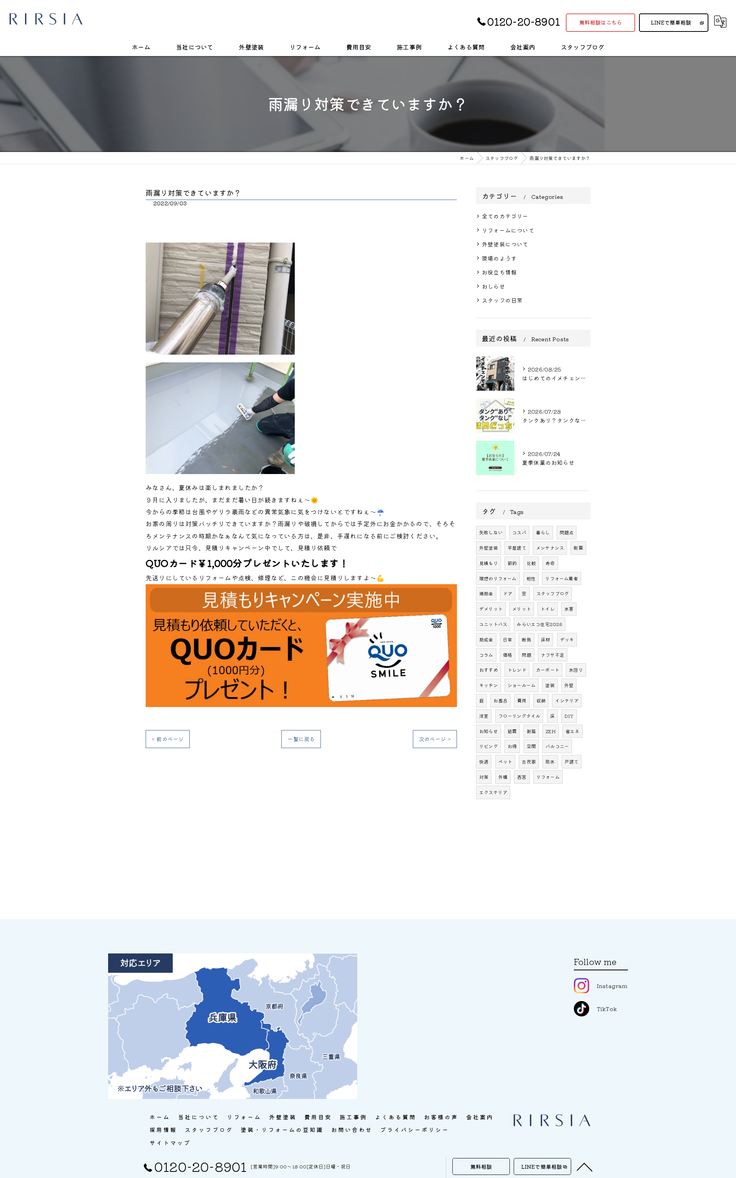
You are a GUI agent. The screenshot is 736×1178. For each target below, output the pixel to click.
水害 (568, 608)
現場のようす (499, 258)
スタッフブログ (552, 593)
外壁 (568, 685)
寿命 (550, 563)
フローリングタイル (519, 715)
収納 (540, 700)
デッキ (567, 639)
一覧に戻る (301, 739)
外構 (503, 776)
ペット (505, 761)
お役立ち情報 (499, 272)
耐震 (578, 547)
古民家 (529, 761)
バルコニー (557, 746)
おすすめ (488, 669)
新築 (531, 731)
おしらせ (493, 286)
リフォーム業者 (561, 578)
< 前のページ (168, 739)
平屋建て (517, 547)
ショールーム (522, 685)
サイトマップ (170, 1142)
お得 (512, 746)
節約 (512, 563)
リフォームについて (508, 230)
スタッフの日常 (502, 300)
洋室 (483, 715)
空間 (531, 746)
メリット (521, 608)
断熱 (526, 639)
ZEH (550, 731)
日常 (507, 639)
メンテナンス (550, 547)
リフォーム (548, 776)
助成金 (486, 639)
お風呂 (500, 700)
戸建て (572, 761)
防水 (550, 761)
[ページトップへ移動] (584, 1166)
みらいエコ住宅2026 (539, 624)
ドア (507, 593)
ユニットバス (493, 624)
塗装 (549, 685)
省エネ (572, 731)
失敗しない (491, 532)
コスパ (519, 532)
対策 (483, 776)
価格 (507, 654)
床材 (545, 639)
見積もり (488, 563)
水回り (576, 669)
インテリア (566, 700)
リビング (488, 746)
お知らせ (488, 731)
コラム (486, 654)
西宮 (521, 776)
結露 (512, 731)
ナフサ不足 (552, 654)
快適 (483, 761)
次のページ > (435, 739)
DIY (569, 715)
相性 (531, 578)
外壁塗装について (505, 244)
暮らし (543, 532)
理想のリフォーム (498, 578)
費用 (521, 700)
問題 (526, 654)
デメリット (491, 608)
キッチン (488, 685)
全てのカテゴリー (505, 216)
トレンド (517, 669)
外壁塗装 (488, 547)
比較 (531, 563)
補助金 (486, 593)
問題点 (567, 532)
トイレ (547, 608)
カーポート (547, 669)
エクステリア (493, 792)
